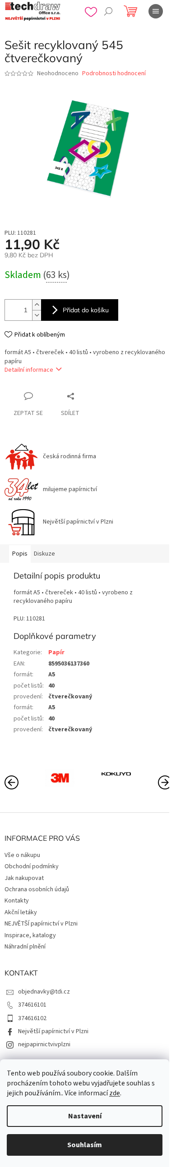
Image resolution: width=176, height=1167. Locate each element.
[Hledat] (108, 11)
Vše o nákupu (22, 855)
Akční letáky (21, 912)
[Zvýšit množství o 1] (36, 305)
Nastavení (85, 1116)
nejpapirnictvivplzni (44, 1044)
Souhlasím (84, 1145)
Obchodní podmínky (32, 866)
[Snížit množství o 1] (36, 315)
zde (114, 1093)
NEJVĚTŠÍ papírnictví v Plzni (41, 923)
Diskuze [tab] (44, 553)
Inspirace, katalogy (30, 935)
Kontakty (17, 900)
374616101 (32, 1004)
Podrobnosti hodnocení (114, 73)
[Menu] (156, 11)
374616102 (32, 1018)
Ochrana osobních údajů (37, 889)
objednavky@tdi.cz (44, 991)
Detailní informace (29, 369)
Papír (56, 652)
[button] (164, 782)
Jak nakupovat (24, 878)
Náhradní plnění (25, 946)
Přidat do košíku (86, 310)
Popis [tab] (20, 553)
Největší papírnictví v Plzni (53, 1031)
